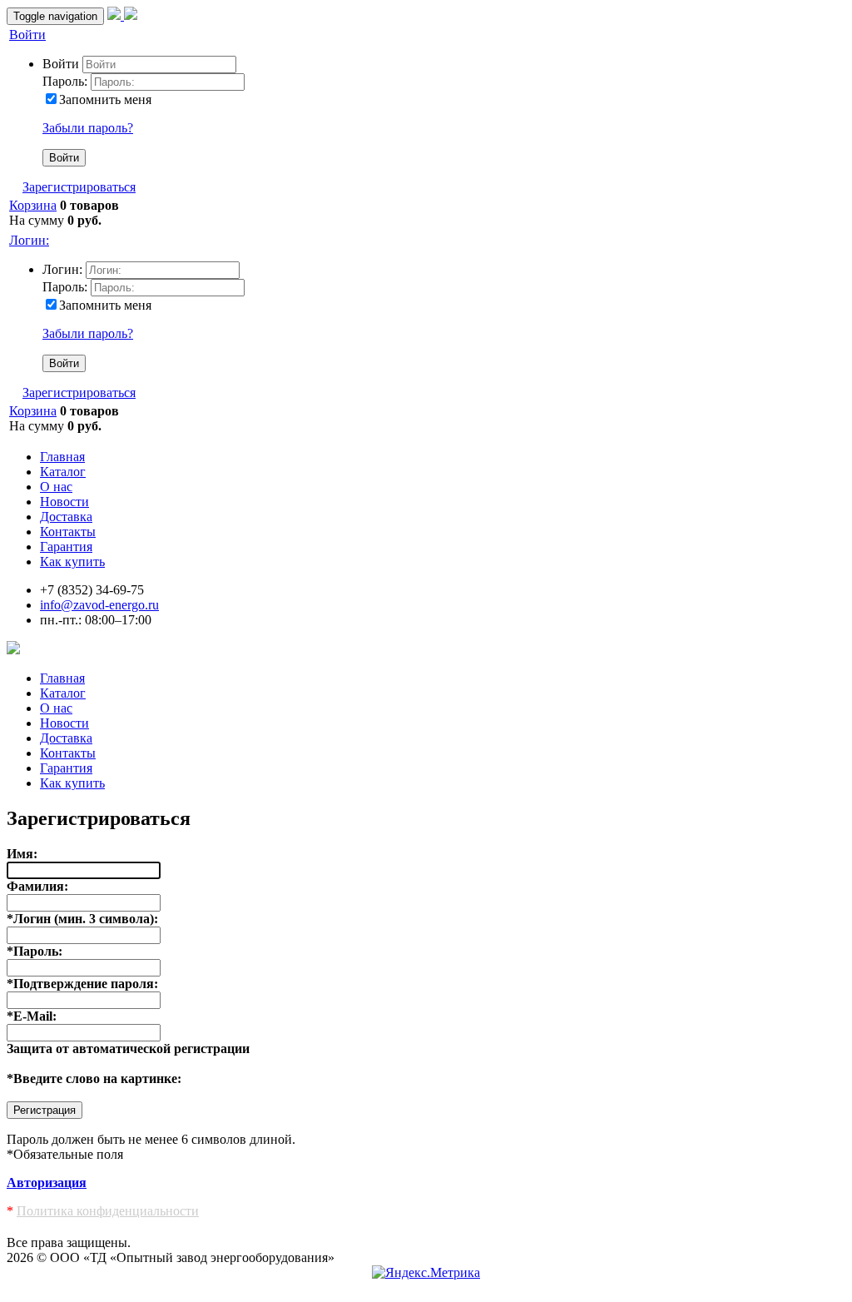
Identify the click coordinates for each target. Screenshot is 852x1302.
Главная (62, 457)
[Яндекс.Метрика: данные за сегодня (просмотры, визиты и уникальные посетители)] (426, 1272)
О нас (56, 487)
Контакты (68, 531)
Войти (27, 34)
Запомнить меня (105, 99)
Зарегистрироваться (79, 187)
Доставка (66, 516)
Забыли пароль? (87, 128)
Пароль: (64, 81)
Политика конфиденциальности (108, 1211)
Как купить (72, 561)
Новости (64, 501)
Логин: (29, 240)
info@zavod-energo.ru (99, 605)
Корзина (33, 205)
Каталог (63, 472)
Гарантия (66, 546)
